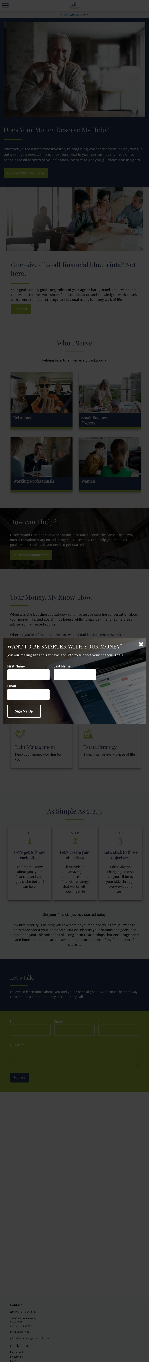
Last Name (62, 666)
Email (11, 686)
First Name (16, 666)
